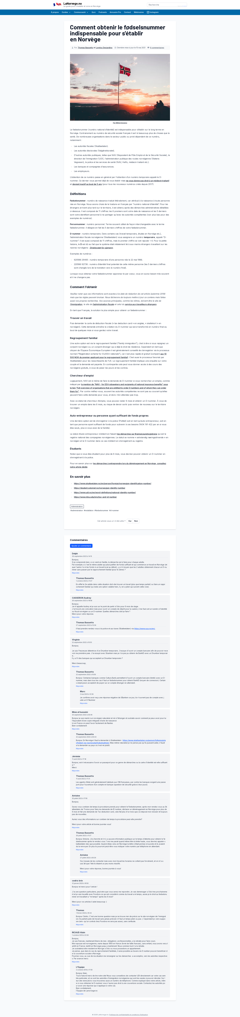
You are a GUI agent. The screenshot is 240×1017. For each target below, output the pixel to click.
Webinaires (139, 12)
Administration (77, 506)
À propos (55, 12)
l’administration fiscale (103, 304)
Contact (127, 12)
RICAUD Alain (79, 932)
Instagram (154, 12)
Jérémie (77, 756)
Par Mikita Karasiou (120, 123)
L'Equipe (81, 967)
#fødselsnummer (101, 510)
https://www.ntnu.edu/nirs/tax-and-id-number (95, 497)
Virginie (76, 639)
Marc (83, 691)
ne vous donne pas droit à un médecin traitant (147, 180)
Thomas (81, 910)
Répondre (75, 573)
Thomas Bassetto (85, 48)
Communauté (80, 12)
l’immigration (76, 304)
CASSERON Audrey (82, 598)
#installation (89, 510)
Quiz (94, 12)
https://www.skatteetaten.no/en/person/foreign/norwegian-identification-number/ (112, 483)
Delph (76, 553)
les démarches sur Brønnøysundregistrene (137, 434)
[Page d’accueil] (57, 5)
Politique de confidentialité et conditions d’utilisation (128, 1015)
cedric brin (78, 880)
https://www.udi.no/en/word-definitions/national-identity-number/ (105, 492)
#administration (76, 510)
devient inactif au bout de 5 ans (87, 184)
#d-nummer (114, 510)
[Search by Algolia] (182, 6)
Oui (129, 521)
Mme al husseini (81, 712)
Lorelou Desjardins (104, 48)
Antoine (77, 795)
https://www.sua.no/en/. (144, 628)
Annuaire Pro (115, 12)
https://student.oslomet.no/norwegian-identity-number (99, 488)
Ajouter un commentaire (81, 546)
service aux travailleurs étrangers (140, 304)
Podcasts (103, 12)
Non (136, 521)
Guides (65, 12)
